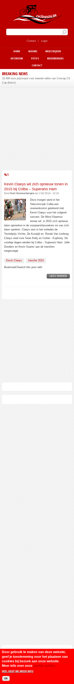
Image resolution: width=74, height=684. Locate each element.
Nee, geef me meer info (17, 671)
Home (16, 51)
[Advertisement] (37, 128)
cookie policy (44, 665)
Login (44, 41)
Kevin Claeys (14, 260)
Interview (16, 58)
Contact (31, 41)
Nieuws (32, 51)
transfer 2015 (36, 260)
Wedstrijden (53, 51)
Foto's (35, 58)
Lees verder (60, 277)
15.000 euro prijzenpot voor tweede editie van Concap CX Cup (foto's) (36, 80)
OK (6, 678)
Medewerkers (55, 58)
